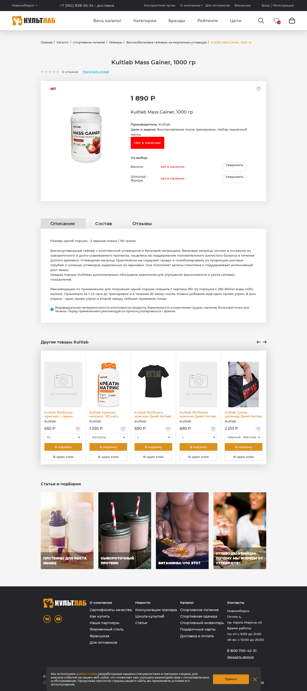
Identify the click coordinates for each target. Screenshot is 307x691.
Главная (47, 42)
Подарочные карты (198, 629)
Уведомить (234, 165)
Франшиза (99, 636)
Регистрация (283, 5)
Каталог (63, 42)
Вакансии (243, 5)
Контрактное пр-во (159, 5)
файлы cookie (86, 674)
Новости (142, 603)
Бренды (176, 20)
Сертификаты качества (111, 610)
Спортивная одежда (198, 616)
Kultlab (164, 124)
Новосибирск (23, 5)
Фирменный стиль (107, 629)
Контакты (235, 603)
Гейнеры (115, 42)
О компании (190, 5)
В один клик (63, 457)
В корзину (63, 447)
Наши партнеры (104, 623)
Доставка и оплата (196, 636)
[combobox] (63, 437)
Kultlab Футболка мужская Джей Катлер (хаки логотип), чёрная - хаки (153, 414)
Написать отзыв (96, 71)
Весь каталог (107, 20)
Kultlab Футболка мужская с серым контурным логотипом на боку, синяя (62, 414)
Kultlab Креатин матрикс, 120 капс (103, 414)
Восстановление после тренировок (186, 129)
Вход (266, 5)
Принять (231, 679)
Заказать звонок (240, 657)
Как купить (100, 616)
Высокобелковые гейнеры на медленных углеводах (166, 42)
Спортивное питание (89, 42)
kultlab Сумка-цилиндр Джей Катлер (243, 414)
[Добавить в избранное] (258, 89)
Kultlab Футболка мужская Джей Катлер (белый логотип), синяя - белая (198, 414)
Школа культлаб (150, 616)
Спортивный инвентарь (202, 623)
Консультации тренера (156, 610)
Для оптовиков (217, 5)
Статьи (141, 623)
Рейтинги (207, 20)
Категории (144, 20)
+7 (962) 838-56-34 (87, 5)
